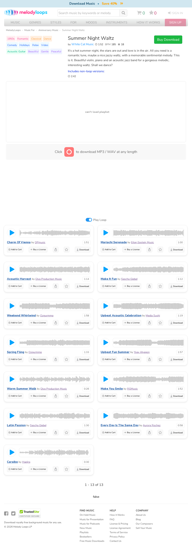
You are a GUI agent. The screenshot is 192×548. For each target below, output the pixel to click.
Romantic (22, 39)
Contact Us (115, 541)
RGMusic (132, 389)
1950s (11, 39)
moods (91, 22)
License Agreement (120, 528)
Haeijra (26, 462)
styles (55, 22)
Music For (29, 30)
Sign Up (175, 22)
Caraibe (12, 462)
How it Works (148, 22)
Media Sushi (153, 315)
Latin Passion (16, 425)
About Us (141, 515)
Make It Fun (109, 279)
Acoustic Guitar (16, 51)
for (73, 22)
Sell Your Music (144, 528)
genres (35, 22)
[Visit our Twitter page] (13, 513)
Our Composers (144, 523)
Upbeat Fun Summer (115, 352)
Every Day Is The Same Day (120, 425)
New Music (86, 528)
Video (44, 45)
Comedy (12, 45)
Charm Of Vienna (19, 242)
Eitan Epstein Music (142, 242)
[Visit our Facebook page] (6, 513)
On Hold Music (87, 515)
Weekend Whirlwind (21, 315)
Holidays (25, 45)
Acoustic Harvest (19, 279)
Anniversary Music (48, 30)
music (15, 22)
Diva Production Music (48, 279)
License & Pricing (119, 523)
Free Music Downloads (92, 541)
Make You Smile (112, 389)
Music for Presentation (92, 519)
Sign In (177, 13)
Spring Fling (15, 352)
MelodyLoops (13, 30)
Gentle (45, 51)
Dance (47, 39)
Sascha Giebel (129, 279)
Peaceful (56, 51)
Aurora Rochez (151, 425)
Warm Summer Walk (21, 389)
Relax (35, 45)
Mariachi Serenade (114, 242)
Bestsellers (86, 536)
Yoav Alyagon (142, 352)
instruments (116, 22)
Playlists (84, 532)
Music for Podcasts (90, 523)
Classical (36, 39)
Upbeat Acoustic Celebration (121, 315)
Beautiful (33, 51)
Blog (138, 519)
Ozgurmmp (46, 315)
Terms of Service (119, 532)
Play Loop (99, 220)
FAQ (112, 519)
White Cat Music (82, 44)
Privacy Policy (117, 536)
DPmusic (40, 242)
